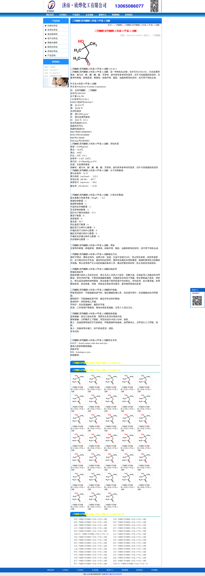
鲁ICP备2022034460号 (114, 574)
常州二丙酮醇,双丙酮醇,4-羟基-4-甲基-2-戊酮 (90, 555)
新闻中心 (102, 15)
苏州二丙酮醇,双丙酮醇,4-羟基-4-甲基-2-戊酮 (129, 540)
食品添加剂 (52, 34)
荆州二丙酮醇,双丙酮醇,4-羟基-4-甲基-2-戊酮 (90, 552)
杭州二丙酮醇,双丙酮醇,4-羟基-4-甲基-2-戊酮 (90, 519)
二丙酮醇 (118, 25)
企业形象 (89, 15)
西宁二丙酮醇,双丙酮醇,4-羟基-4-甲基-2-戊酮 (129, 531)
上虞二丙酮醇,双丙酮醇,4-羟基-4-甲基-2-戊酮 (90, 549)
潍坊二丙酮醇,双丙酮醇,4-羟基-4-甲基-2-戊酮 (90, 543)
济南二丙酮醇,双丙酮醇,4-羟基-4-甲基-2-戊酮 (90, 537)
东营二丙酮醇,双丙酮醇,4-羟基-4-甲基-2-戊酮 (90, 546)
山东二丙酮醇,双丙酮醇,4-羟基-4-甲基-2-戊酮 (129, 534)
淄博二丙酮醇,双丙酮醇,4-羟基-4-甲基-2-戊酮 (90, 540)
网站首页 (50, 15)
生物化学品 (52, 25)
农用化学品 (52, 30)
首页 (110, 25)
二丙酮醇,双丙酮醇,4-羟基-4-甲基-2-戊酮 (89, 72)
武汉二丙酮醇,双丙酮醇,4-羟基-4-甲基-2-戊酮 (129, 525)
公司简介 (63, 15)
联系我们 (129, 15)
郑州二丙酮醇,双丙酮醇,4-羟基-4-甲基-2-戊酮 (129, 522)
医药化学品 (52, 47)
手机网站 (154, 570)
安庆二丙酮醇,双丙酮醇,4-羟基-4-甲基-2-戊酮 (129, 549)
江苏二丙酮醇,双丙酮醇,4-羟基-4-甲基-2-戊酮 (129, 537)
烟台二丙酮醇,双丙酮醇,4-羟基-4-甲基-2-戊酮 (129, 543)
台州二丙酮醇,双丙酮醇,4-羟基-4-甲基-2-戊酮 (129, 552)
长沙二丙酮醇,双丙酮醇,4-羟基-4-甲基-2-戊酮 (90, 528)
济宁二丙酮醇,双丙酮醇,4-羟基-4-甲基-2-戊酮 (129, 546)
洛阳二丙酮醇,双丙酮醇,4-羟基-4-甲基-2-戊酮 (90, 525)
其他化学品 (52, 51)
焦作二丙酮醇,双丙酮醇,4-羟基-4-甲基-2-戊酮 (129, 555)
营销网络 (116, 15)
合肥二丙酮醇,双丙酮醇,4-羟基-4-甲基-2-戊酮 (129, 519)
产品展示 (76, 15)
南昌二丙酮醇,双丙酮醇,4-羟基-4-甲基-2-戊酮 (90, 522)
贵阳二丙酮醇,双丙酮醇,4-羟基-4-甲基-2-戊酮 (90, 531)
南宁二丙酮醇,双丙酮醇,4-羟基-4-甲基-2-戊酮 (129, 528)
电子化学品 (52, 38)
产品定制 (51, 55)
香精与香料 (52, 43)
